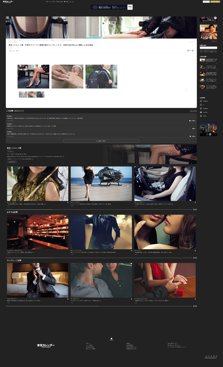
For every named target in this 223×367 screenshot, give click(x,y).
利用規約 (128, 343)
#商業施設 (211, 51)
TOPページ (88, 343)
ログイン (206, 1)
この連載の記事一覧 (11, 161)
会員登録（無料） (215, 1)
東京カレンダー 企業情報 (90, 348)
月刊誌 (66, 1)
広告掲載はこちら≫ (214, 41)
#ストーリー (206, 51)
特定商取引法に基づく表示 (131, 348)
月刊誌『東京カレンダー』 (172, 343)
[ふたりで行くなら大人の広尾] (208, 31)
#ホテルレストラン (207, 50)
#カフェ (215, 51)
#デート (201, 51)
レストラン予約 (51, 1)
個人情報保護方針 (130, 345)
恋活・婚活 (60, 1)
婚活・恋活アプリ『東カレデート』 (174, 345)
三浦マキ (11, 48)
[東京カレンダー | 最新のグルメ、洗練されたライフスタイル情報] (24, 2)
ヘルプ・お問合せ (89, 345)
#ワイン (201, 50)
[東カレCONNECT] (111, 7)
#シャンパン (214, 50)
